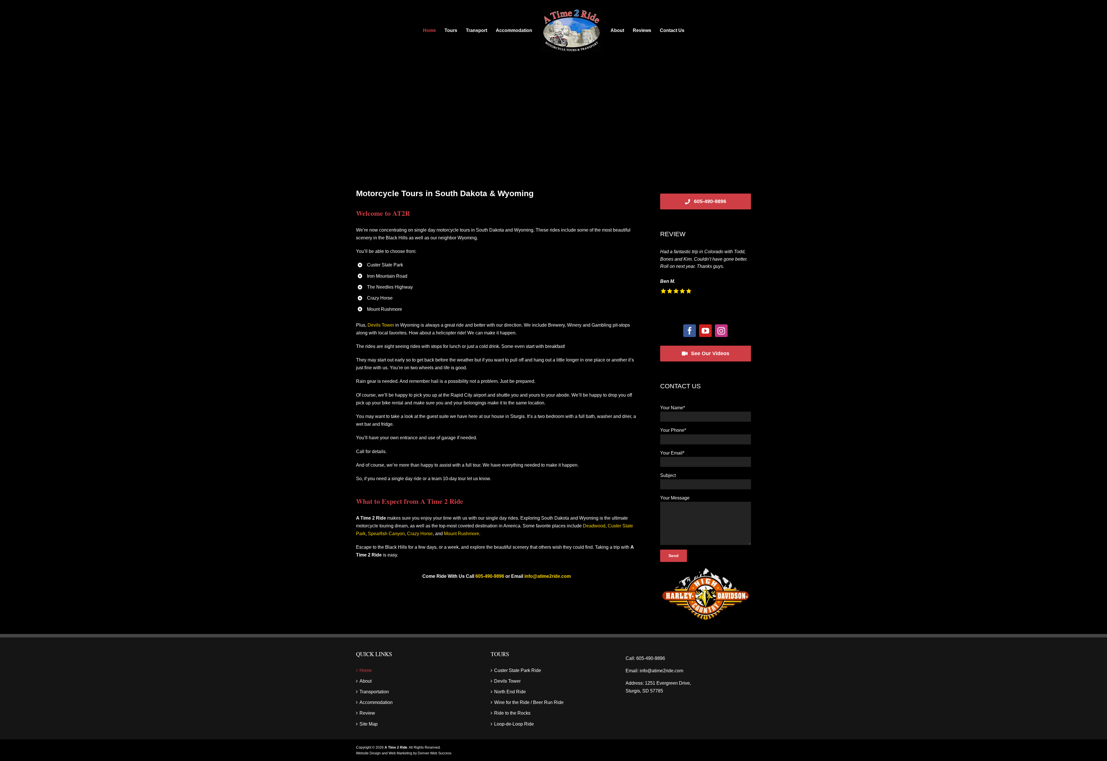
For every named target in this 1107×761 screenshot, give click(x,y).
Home (365, 670)
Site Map (368, 724)
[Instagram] (721, 330)
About (365, 681)
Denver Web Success (434, 753)
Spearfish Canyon (386, 533)
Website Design (368, 753)
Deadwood (594, 525)
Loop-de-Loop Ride (514, 724)
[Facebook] (689, 330)
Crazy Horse (420, 533)
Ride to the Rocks (512, 713)
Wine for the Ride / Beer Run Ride (529, 702)
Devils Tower (381, 325)
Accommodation (376, 702)
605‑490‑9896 (489, 576)
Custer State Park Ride (517, 670)
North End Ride (510, 691)
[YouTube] (705, 330)
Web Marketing (400, 753)
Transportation (374, 691)
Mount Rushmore (461, 533)
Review (367, 713)
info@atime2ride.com (547, 576)
